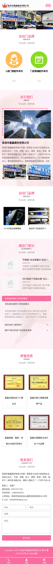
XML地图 (33, 553)
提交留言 (26, 538)
